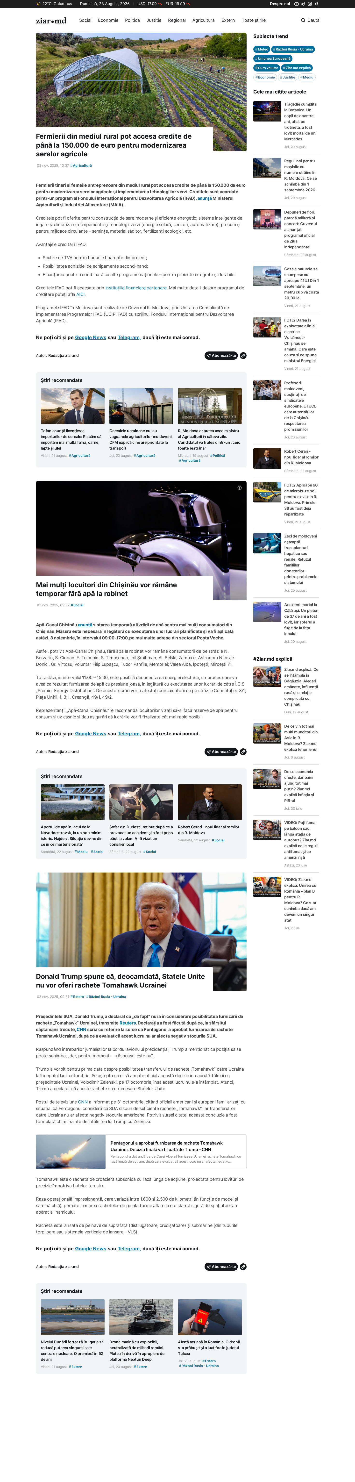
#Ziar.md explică (272, 659)
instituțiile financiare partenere (136, 287)
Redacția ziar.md (63, 355)
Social (85, 20)
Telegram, (129, 337)
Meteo (261, 49)
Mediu (306, 77)
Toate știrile (254, 20)
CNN (83, 1101)
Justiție (154, 20)
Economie (108, 20)
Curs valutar (266, 67)
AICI (80, 294)
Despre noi (280, 3)
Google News (90, 337)
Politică (132, 20)
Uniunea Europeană (273, 58)
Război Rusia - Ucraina (106, 996)
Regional (177, 20)
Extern (228, 20)
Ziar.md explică (297, 67)
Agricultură (203, 20)
